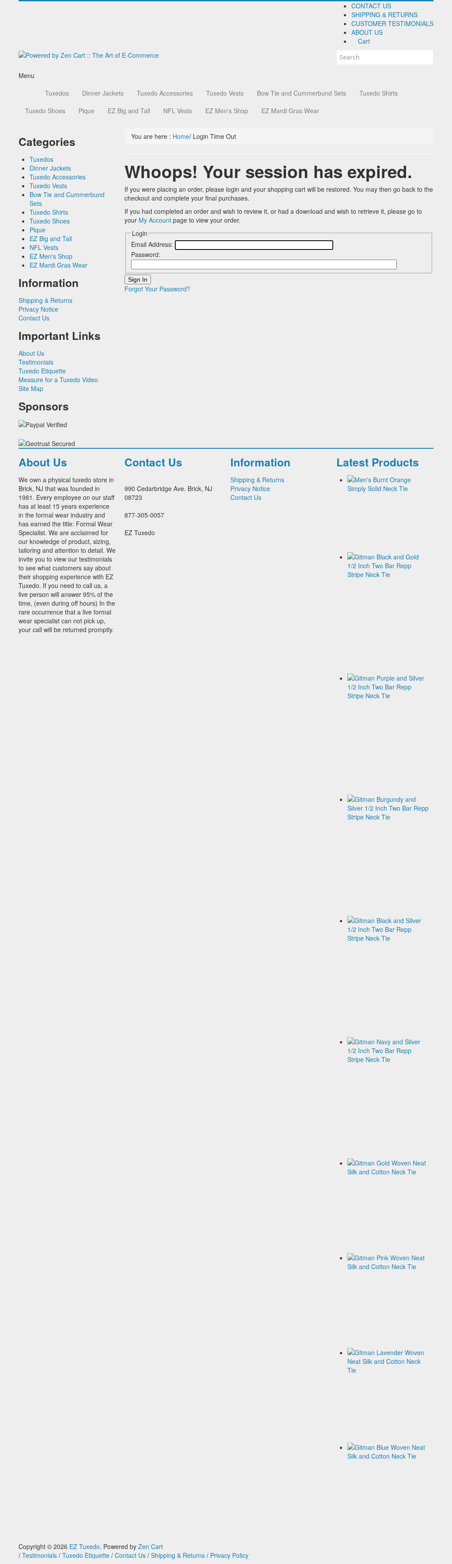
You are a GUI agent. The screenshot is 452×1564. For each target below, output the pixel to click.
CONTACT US (371, 5)
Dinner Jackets (103, 93)
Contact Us (34, 317)
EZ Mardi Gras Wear (290, 110)
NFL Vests (177, 110)
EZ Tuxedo (84, 1546)
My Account (155, 220)
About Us (31, 353)
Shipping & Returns (45, 300)
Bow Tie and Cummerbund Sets (301, 93)
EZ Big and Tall (129, 110)
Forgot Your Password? (157, 288)
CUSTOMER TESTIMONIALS (392, 23)
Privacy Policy (229, 1555)
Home (181, 136)
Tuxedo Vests (225, 93)
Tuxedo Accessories (165, 93)
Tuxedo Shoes (45, 110)
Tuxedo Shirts (378, 93)
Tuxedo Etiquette (42, 370)
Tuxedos (57, 93)
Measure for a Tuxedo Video (58, 379)
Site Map (31, 388)
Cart (363, 41)
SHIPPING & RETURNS (384, 14)
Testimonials (36, 361)
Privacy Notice (38, 309)
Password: (145, 254)
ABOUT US (367, 32)
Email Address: (152, 244)
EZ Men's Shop (226, 110)
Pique (86, 110)
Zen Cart (150, 1546)
